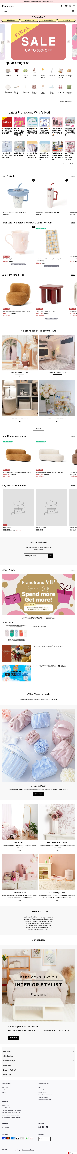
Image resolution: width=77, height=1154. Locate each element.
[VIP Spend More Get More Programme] (38, 594)
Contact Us (41, 1089)
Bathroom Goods (61, 76)
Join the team (5, 1089)
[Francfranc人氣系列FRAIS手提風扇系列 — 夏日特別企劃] (16, 673)
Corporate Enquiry (43, 1097)
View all (73, 176)
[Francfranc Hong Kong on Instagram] (39, 1127)
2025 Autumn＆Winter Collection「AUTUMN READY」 (49, 646)
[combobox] (38, 11)
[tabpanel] (38, 42)
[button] (72, 1153)
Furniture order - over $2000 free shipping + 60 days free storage (38, 1)
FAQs (39, 1087)
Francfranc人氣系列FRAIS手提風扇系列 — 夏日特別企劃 (49, 666)
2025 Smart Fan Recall (39, 626)
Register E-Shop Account (44, 1099)
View (20, 376)
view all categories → (66, 101)
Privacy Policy (5, 1105)
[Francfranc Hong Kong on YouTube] (47, 1127)
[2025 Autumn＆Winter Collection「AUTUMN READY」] (16, 653)
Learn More (13, 1037)
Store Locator (5, 1087)
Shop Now (38, 794)
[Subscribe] (50, 555)
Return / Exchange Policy (45, 1094)
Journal (4, 1092)
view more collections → (69, 164)
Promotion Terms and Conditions (10, 1115)
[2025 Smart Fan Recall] (16, 633)
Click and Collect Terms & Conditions (11, 1112)
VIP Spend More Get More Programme (38, 618)
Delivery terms (42, 1092)
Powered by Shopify (28, 1150)
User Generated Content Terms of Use (11, 1110)
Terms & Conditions (7, 1107)
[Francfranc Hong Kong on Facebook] (43, 1127)
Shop (20, 850)
